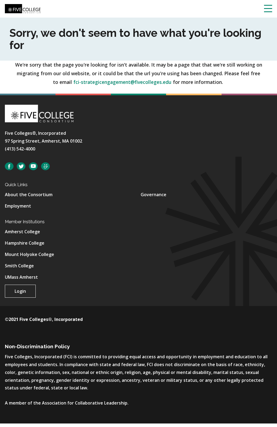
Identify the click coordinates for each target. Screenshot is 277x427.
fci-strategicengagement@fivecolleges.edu (122, 82)
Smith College (19, 266)
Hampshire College (24, 243)
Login (20, 291)
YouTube (33, 166)
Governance (153, 195)
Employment (18, 206)
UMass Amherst (21, 277)
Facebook (9, 166)
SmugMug (45, 166)
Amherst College (22, 232)
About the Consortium (28, 195)
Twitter (21, 166)
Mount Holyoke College (29, 254)
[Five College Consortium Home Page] (23, 8)
